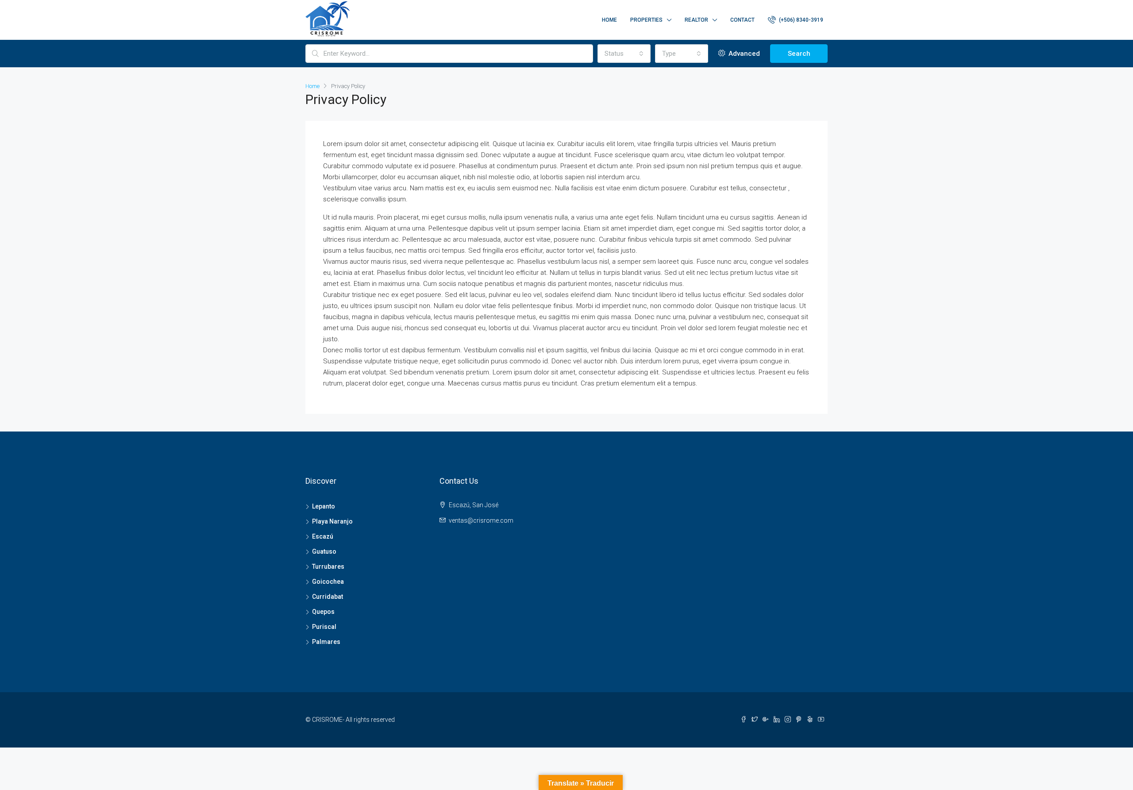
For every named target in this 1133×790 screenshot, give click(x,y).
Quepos (323, 611)
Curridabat (327, 596)
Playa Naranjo (332, 521)
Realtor (696, 20)
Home (609, 20)
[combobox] (624, 53)
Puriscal (324, 626)
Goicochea (328, 581)
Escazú (322, 536)
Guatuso (324, 551)
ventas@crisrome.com (481, 520)
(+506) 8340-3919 (800, 20)
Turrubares (328, 566)
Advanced (743, 54)
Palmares (326, 641)
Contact (742, 20)
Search (799, 54)
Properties (646, 20)
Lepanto (323, 506)
